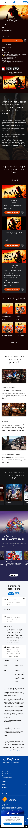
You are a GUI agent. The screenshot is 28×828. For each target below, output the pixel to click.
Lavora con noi (5, 770)
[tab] (11, 593)
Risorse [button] (4, 790)
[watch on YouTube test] (21, 87)
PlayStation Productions (7, 773)
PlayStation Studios (6, 772)
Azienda (4, 775)
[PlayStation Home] (14, 2)
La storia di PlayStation (7, 777)
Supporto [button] (4, 787)
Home (3, 762)
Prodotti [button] (4, 781)
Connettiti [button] (4, 794)
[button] (9, 58)
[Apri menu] (2, 2)
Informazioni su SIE (6, 768)
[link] (14, 494)
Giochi (7, 762)
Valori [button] (3, 784)
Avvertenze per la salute (9, 723)
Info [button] (3, 766)
